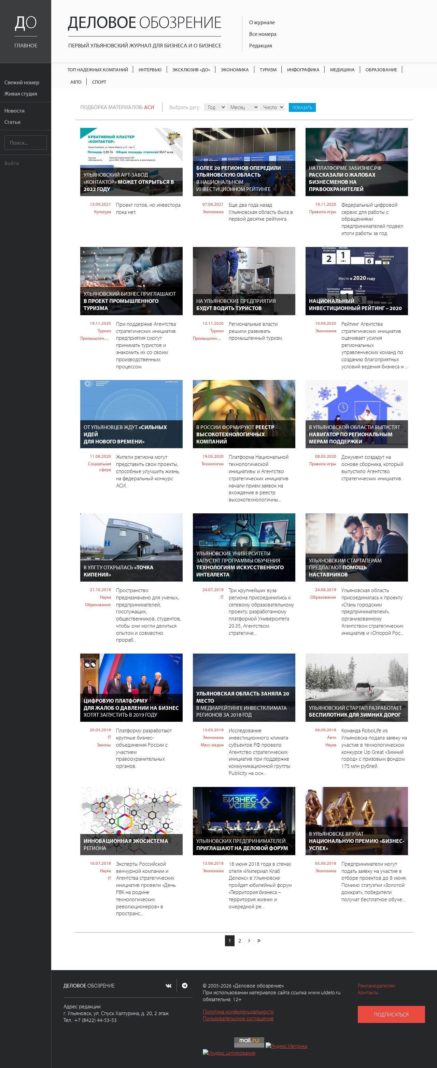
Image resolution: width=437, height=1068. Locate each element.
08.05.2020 (325, 456)
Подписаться (391, 1014)
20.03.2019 (100, 729)
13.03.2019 (213, 729)
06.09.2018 (325, 729)
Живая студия (20, 93)
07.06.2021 (213, 204)
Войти (11, 163)
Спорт (99, 81)
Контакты (368, 992)
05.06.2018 (325, 863)
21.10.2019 (100, 589)
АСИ (149, 107)
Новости (14, 110)
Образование (381, 69)
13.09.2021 (100, 204)
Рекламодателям (376, 985)
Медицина (342, 69)
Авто (76, 81)
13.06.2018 (213, 863)
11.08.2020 (100, 456)
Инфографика (303, 69)
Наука (105, 597)
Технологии (212, 463)
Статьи (12, 121)
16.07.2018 (100, 863)
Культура (102, 211)
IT (222, 597)
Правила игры (322, 211)
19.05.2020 (213, 456)
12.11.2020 (213, 323)
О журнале (262, 22)
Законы (104, 744)
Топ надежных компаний (98, 69)
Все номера (263, 33)
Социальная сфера (99, 466)
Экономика (235, 69)
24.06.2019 (325, 589)
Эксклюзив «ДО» (191, 69)
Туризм (268, 69)
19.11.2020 (325, 204)
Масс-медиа (212, 744)
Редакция (260, 45)
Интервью (150, 69)
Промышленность (95, 338)
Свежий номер (21, 82)
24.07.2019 (213, 589)
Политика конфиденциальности (238, 1011)
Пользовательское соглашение (238, 1018)
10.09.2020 (325, 323)
